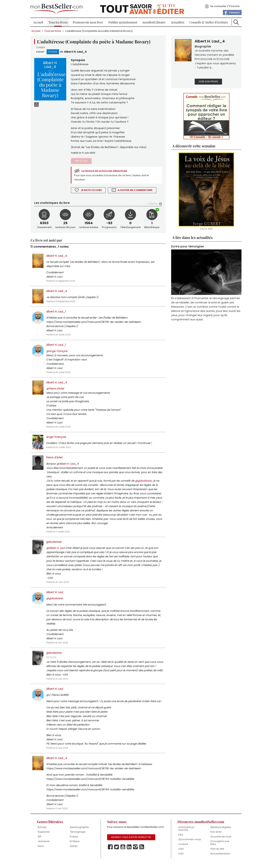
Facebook (110, 847)
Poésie (52, 52)
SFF (39, 836)
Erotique (75, 841)
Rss (142, 847)
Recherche (236, 22)
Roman (42, 827)
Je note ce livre (91, 190)
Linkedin (129, 847)
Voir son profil (208, 81)
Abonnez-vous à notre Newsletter (131, 837)
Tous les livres (58, 22)
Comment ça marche (186, 828)
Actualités (177, 22)
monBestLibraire (153, 22)
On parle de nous (220, 836)
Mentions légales (220, 827)
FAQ (180, 834)
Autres (74, 846)
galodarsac (54, 542)
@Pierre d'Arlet (55, 388)
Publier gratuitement (122, 22)
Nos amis (215, 832)
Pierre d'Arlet (54, 457)
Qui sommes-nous (189, 839)
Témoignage (77, 832)
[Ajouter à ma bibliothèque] (157, 210)
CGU (181, 849)
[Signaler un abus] (36, 104)
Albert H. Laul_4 (75, 52)
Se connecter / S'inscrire (225, 6)
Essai (41, 846)
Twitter (116, 847)
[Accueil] (57, 9)
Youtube (123, 847)
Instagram (135, 847)
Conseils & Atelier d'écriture (208, 22)
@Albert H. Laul (66, 464)
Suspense (44, 832)
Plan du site (217, 849)
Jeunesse (44, 841)
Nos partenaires (220, 853)
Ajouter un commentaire (135, 190)
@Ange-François (56, 351)
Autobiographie (79, 827)
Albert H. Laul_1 (56, 311)
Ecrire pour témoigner (187, 246)
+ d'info (152, 204)
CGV (181, 853)
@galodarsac (143, 481)
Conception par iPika (219, 842)
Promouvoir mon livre (88, 22)
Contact (183, 844)
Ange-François (56, 437)
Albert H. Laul (54, 592)
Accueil (38, 22)
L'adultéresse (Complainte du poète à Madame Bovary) (99, 31)
